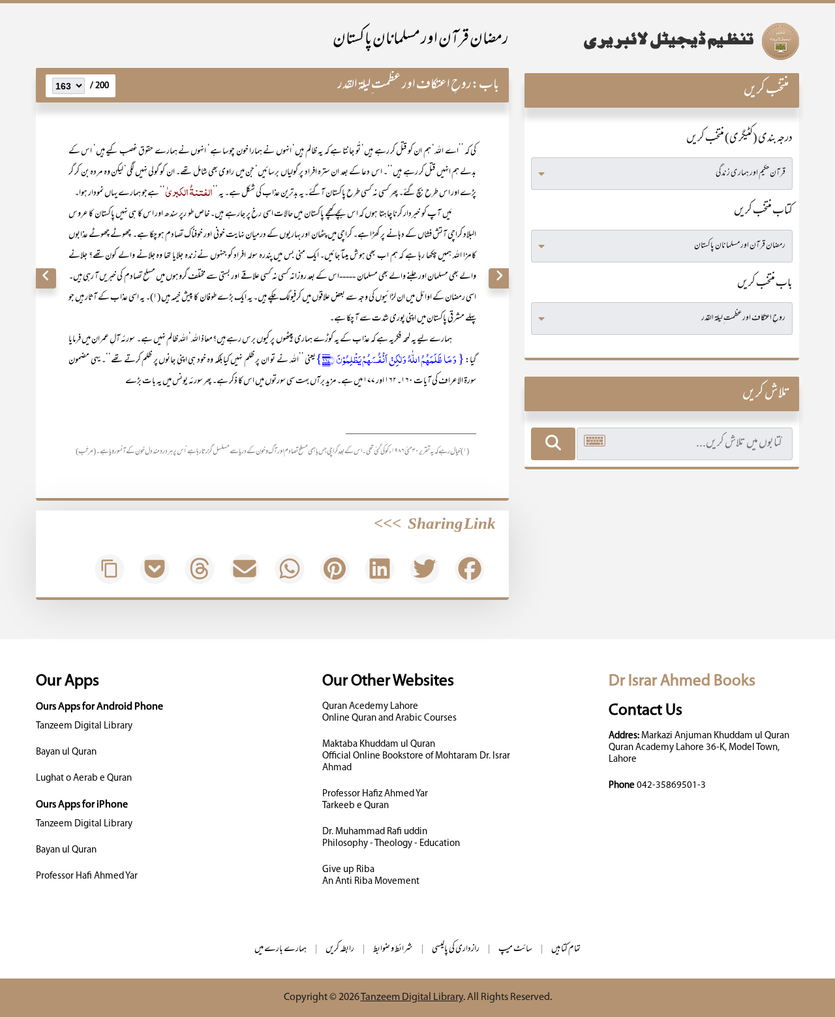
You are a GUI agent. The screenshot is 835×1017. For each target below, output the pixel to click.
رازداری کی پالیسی (455, 949)
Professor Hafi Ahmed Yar (87, 876)
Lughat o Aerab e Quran (84, 778)
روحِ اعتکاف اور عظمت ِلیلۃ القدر (404, 85)
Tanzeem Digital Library (84, 726)
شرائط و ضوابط (393, 949)
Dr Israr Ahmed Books (682, 681)
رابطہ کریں (340, 949)
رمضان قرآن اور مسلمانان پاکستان (421, 40)
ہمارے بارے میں (280, 949)
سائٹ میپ (515, 949)
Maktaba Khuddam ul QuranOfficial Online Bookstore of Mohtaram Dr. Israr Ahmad (416, 756)
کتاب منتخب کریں (763, 211)
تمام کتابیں (566, 949)
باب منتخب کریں (765, 284)
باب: (485, 85)
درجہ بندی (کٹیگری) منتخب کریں (739, 139)
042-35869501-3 (671, 785)
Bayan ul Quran (66, 752)
